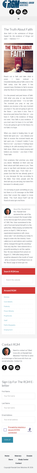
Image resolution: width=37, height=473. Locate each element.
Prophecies (8, 316)
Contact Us (18, 361)
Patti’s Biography (9, 325)
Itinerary (6, 297)
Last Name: (6, 403)
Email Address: (7, 415)
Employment (8, 330)
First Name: (6, 391)
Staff (5, 320)
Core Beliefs (8, 302)
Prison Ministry (9, 311)
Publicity (7, 306)
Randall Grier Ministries (18, 4)
